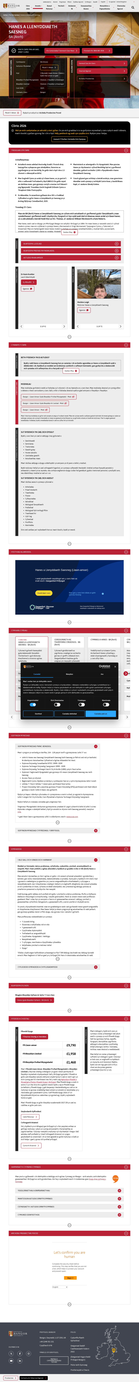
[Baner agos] (115, 666)
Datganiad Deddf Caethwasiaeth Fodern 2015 (80, 1349)
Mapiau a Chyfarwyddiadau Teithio (54, 1360)
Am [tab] (102, 674)
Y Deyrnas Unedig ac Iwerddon (34, 1037)
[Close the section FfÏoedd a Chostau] (69, 1159)
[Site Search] (132, 7)
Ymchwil (61, 6)
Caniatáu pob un (100, 714)
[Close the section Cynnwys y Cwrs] (69, 544)
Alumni (55, 2)
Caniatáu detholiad (69, 714)
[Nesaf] (125, 673)
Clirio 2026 (28, 7)
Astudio (38, 6)
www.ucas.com (72, 817)
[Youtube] (11, 1360)
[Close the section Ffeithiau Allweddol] (69, 622)
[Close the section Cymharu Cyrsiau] (69, 727)
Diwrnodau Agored (121, 7)
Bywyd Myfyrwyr (49, 7)
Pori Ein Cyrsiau (14, 15)
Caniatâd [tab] (37, 674)
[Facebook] (19, 1353)
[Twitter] (11, 1353)
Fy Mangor (88, 2)
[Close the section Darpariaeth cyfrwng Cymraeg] (69, 1225)
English (103, 2)
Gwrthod (38, 714)
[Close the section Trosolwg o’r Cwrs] (69, 337)
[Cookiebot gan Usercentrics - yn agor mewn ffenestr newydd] (100, 666)
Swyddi (95, 2)
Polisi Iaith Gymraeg (79, 1365)
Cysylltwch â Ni (46, 1345)
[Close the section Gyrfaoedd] (69, 977)
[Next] (64, 326)
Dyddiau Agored (78, 2)
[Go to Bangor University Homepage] (11, 6)
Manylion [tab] (69, 674)
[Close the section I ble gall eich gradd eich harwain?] (57, 959)
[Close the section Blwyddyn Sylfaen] (69, 1010)
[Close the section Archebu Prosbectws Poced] (69, 1304)
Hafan (5, 15)
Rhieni (69, 2)
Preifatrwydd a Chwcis (80, 1370)
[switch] (57, 704)
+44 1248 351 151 (47, 1342)
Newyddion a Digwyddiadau (104, 7)
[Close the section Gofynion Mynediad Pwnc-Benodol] (57, 822)
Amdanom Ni (72, 7)
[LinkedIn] (19, 1360)
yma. (19, 812)
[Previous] (21, 326)
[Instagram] (28, 1353)
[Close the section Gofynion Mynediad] (69, 841)
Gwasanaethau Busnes (86, 7)
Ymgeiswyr (62, 2)
